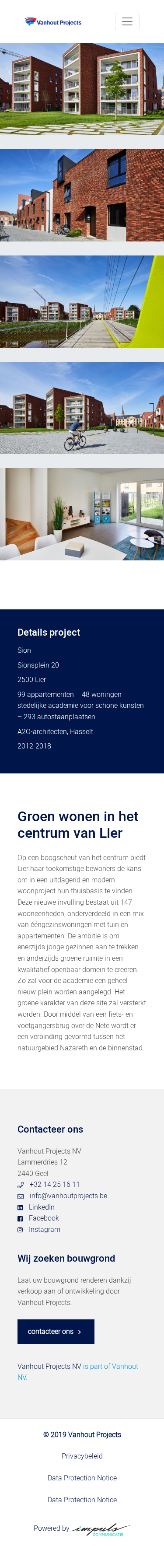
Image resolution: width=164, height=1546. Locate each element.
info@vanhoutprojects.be (68, 1196)
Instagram (44, 1229)
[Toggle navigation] (127, 21)
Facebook (44, 1218)
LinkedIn (42, 1207)
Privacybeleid (82, 1456)
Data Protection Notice (82, 1478)
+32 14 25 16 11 (55, 1184)
